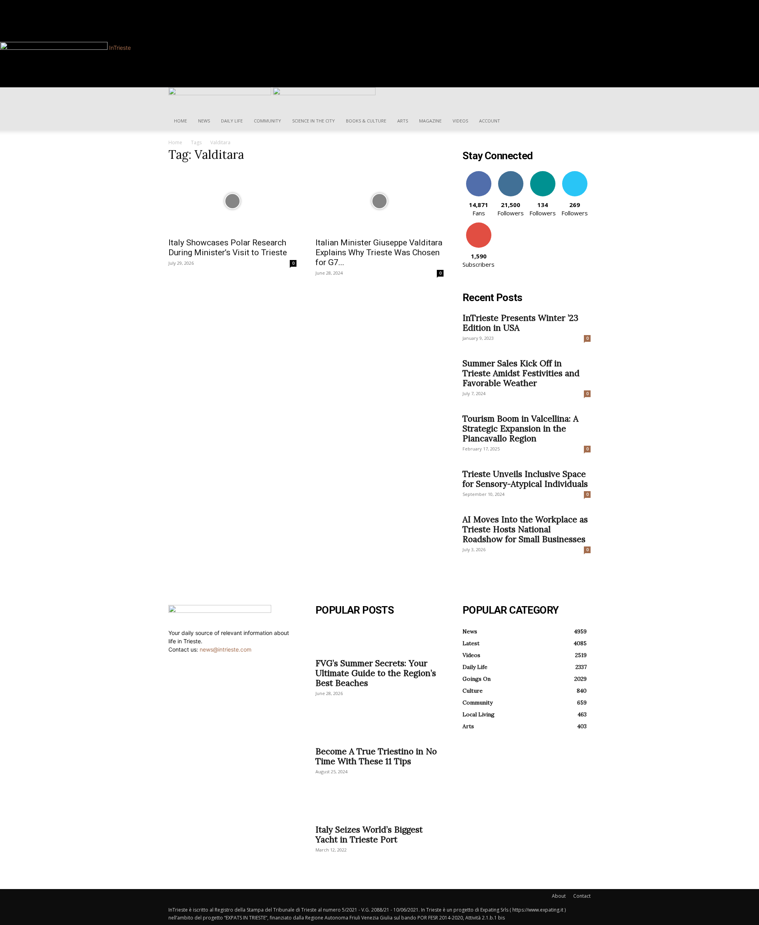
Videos (460, 121)
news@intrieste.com (225, 649)
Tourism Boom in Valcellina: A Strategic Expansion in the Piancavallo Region (520, 428)
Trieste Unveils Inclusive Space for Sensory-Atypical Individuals (525, 479)
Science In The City (313, 121)
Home (180, 121)
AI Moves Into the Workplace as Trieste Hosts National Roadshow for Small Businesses (525, 529)
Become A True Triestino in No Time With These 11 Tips (376, 756)
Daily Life (232, 121)
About (559, 896)
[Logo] (220, 93)
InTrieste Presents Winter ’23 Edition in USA (520, 323)
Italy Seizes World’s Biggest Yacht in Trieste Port (369, 834)
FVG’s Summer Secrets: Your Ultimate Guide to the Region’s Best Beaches (375, 673)
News (204, 121)
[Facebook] (200, 4)
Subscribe (478, 225)
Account (489, 121)
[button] (581, 97)
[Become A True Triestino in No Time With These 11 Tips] (379, 727)
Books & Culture (366, 121)
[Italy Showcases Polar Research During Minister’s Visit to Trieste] (232, 201)
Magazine (430, 121)
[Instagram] (205, 4)
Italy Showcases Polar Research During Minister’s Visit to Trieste (227, 247)
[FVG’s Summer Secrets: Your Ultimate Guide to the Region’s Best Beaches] (379, 639)
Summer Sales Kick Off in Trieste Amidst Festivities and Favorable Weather (521, 373)
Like (478, 174)
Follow (510, 174)
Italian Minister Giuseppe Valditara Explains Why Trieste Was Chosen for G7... (378, 252)
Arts (402, 121)
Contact (582, 896)
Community (267, 121)
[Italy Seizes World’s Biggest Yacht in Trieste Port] (379, 806)
